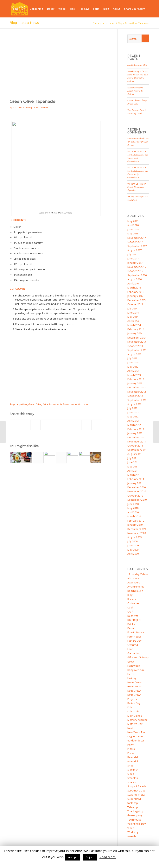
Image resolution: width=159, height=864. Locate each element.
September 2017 (137, 246)
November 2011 (136, 441)
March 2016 (134, 287)
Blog (29, 107)
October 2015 (135, 304)
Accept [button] (72, 857)
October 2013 (135, 346)
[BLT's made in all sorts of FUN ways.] (15, 457)
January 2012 (135, 433)
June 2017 (133, 258)
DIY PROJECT (134, 620)
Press (130, 753)
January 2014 (135, 333)
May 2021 (132, 221)
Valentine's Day (136, 823)
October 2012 (135, 395)
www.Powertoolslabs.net (138, 138)
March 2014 (134, 325)
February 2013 (135, 379)
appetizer (21, 404)
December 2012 (136, 387)
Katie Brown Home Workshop (73, 404)
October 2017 (135, 242)
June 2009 (133, 545)
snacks (131, 782)
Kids (129, 707)
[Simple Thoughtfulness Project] (61, 457)
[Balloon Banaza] (49, 457)
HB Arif (130, 196)
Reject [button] (90, 857)
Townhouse (134, 819)
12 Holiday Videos (137, 574)
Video (130, 828)
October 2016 (135, 271)
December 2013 (136, 337)
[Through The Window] (3, 432)
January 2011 (135, 483)
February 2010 (135, 520)
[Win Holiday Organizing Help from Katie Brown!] (38, 457)
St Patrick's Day (136, 790)
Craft (130, 611)
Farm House (134, 636)
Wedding (132, 832)
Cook (35, 107)
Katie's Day (134, 703)
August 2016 (134, 279)
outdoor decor (135, 740)
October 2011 (135, 445)
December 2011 (136, 437)
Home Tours (134, 686)
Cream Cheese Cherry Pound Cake (137, 102)
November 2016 (136, 267)
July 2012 (132, 408)
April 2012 (133, 420)
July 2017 (132, 254)
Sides (130, 774)
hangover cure (136, 670)
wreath (131, 836)
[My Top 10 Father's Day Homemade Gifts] (26, 457)
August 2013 (134, 354)
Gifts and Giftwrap (138, 657)
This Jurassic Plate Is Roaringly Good (136, 112)
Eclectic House (135, 632)
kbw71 (47, 107)
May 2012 (132, 416)
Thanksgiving (135, 811)
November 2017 (136, 237)
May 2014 (132, 316)
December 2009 (136, 529)
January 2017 (135, 262)
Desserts (132, 616)
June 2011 (133, 462)
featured (132, 645)
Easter (131, 628)
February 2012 (135, 429)
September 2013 (137, 350)
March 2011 (134, 475)
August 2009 (134, 537)
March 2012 (134, 425)
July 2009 (132, 541)
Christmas (133, 603)
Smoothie (133, 778)
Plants (131, 749)
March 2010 (134, 516)
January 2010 (135, 524)
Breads (131, 599)
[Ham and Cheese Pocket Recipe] (95, 457)
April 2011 (133, 470)
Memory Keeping (137, 719)
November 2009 (136, 533)
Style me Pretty (136, 794)
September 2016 (137, 275)
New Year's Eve (136, 732)
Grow (130, 661)
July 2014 (132, 308)
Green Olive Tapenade (32, 101)
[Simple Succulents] (72, 457)
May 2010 (132, 508)
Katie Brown (49, 404)
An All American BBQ (137, 64)
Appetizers (133, 582)
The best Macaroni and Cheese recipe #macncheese (137, 157)
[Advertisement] (61, 62)
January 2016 (135, 296)
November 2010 (136, 491)
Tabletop (132, 807)
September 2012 (137, 400)
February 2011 (135, 479)
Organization (135, 736)
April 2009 (133, 554)
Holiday (131, 678)
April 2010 (133, 512)
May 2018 (132, 233)
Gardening (133, 653)
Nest (130, 728)
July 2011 (132, 458)
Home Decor (134, 682)
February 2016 (135, 292)
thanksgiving (134, 815)
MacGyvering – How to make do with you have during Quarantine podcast (137, 76)
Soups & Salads (136, 786)
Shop (130, 765)
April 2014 (133, 321)
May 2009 (132, 549)
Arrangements (135, 586)
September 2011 (137, 450)
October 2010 (135, 495)
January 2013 (135, 383)
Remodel (132, 757)
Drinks (131, 624)
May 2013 (132, 366)
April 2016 (133, 283)
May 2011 (132, 466)
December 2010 (136, 487)
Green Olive (34, 404)
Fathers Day (134, 640)
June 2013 (133, 362)
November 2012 (136, 391)
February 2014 (135, 329)
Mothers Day (135, 724)
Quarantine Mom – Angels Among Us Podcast (135, 90)
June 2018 (133, 229)
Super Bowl (134, 799)
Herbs (131, 674)
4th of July (133, 578)
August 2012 (134, 404)
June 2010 (133, 504)
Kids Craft (133, 711)
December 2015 (136, 300)
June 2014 (133, 312)
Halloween (133, 665)
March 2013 (134, 375)
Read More (107, 857)
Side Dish (132, 769)
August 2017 (134, 250)
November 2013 (136, 341)
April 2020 (133, 225)
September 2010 (137, 499)
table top (132, 803)
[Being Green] (84, 457)
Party (130, 744)
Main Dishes (134, 715)
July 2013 (132, 358)
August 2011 (134, 454)
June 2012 (133, 412)
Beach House (135, 591)
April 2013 (133, 370)
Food (130, 649)
